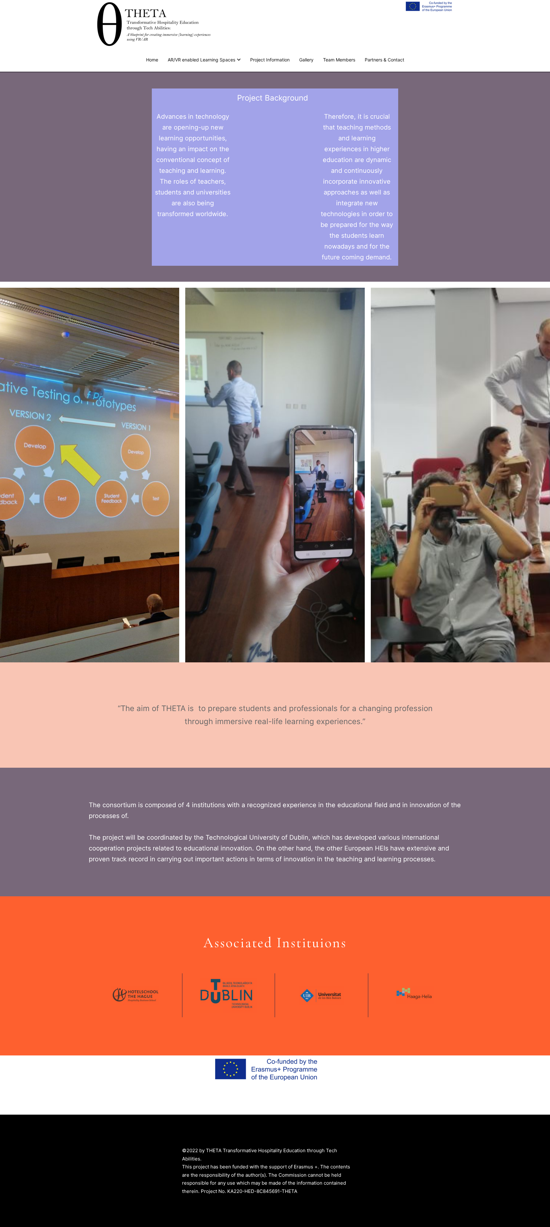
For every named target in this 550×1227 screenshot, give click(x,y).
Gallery (306, 59)
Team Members (339, 59)
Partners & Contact (384, 59)
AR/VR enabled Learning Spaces (201, 59)
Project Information (270, 59)
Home (152, 59)
